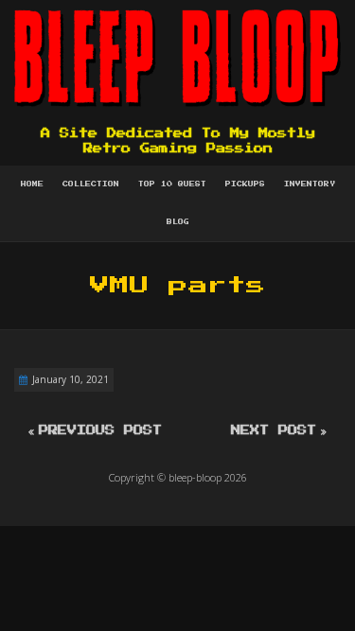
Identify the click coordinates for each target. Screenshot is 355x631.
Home (32, 184)
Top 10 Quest (172, 184)
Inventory (309, 184)
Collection (90, 184)
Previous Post (100, 430)
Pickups (245, 184)
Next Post (273, 430)
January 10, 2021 (70, 379)
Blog (178, 222)
